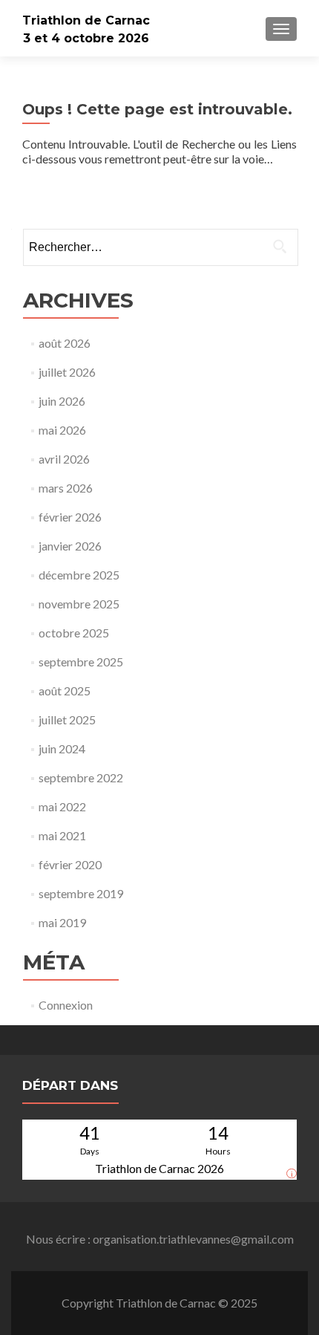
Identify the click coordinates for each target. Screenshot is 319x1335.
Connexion (66, 1005)
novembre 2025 (79, 604)
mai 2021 (62, 835)
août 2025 (65, 690)
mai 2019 (62, 922)
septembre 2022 (81, 777)
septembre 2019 (81, 893)
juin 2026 (62, 401)
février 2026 (70, 517)
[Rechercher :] (160, 247)
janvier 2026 (70, 546)
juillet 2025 (67, 719)
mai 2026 (62, 430)
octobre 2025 (74, 633)
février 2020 (70, 864)
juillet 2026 (67, 372)
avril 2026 (64, 459)
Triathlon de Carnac (86, 20)
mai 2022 (62, 806)
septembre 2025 (81, 661)
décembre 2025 (79, 575)
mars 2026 (66, 488)
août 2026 (65, 343)
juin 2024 (62, 748)
